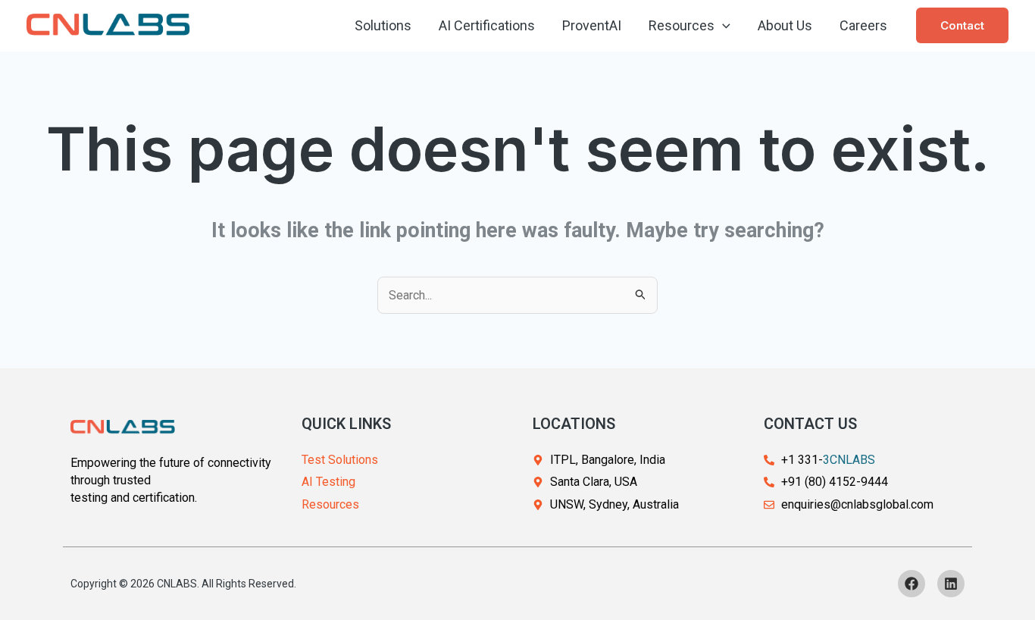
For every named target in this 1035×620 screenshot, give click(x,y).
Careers (863, 25)
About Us (785, 25)
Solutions (383, 25)
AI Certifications (487, 25)
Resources (681, 25)
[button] (722, 26)
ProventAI (591, 25)
